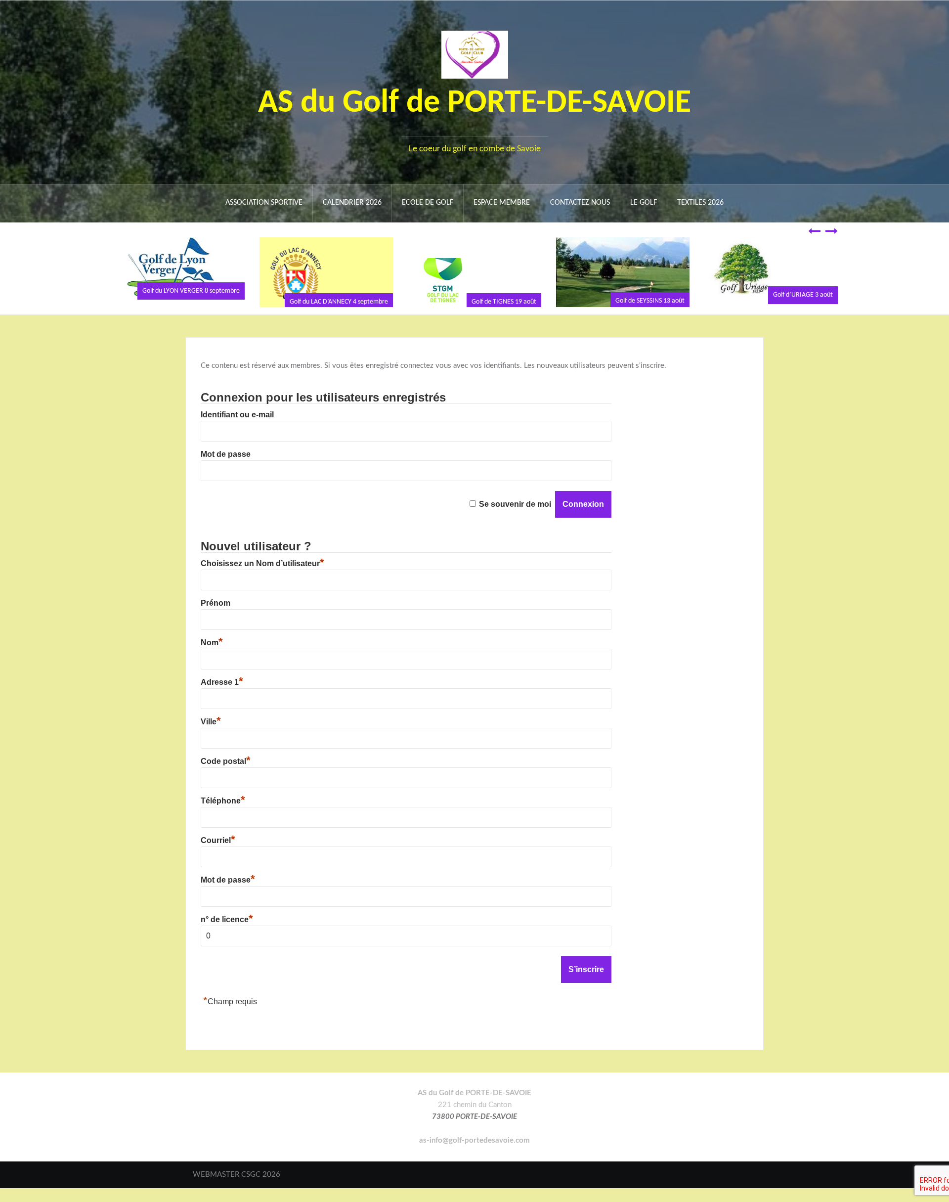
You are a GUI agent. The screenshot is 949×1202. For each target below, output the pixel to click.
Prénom (215, 603)
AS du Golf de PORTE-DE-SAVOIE (474, 103)
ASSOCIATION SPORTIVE (263, 203)
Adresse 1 (222, 682)
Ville (211, 721)
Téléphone (223, 801)
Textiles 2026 (700, 203)
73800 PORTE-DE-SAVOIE (474, 1116)
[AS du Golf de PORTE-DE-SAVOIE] (474, 54)
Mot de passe (226, 454)
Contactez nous (580, 203)
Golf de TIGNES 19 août (504, 302)
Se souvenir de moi (515, 504)
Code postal (226, 761)
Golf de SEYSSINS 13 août (650, 301)
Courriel (218, 840)
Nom (212, 642)
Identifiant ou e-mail (237, 414)
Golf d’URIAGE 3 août (803, 295)
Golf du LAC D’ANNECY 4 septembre (339, 302)
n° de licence (227, 919)
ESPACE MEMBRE (502, 203)
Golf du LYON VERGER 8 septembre (191, 291)
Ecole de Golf (427, 203)
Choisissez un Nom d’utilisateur (262, 563)
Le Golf (643, 203)
